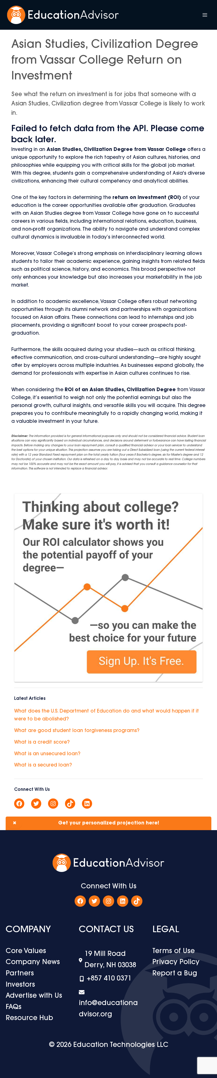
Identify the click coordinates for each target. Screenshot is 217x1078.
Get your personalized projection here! (86, 823)
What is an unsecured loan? (47, 754)
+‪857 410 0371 (109, 978)
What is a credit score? (42, 742)
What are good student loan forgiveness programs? (76, 730)
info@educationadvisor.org (108, 1009)
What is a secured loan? (43, 765)
